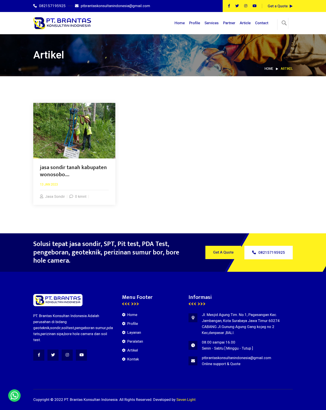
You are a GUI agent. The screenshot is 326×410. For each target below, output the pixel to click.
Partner (229, 23)
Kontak (133, 359)
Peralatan (135, 341)
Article (245, 23)
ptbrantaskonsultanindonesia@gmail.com (115, 6)
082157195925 (52, 6)
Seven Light (186, 399)
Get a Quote (278, 6)
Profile (194, 23)
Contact (261, 23)
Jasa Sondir (55, 196)
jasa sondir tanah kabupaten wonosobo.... (73, 171)
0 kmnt (80, 196)
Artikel (132, 350)
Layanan (134, 332)
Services (211, 23)
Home (180, 23)
